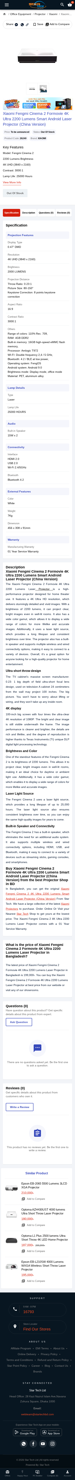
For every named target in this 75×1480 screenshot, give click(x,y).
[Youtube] (43, 1444)
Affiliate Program (21, 1348)
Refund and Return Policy (53, 1359)
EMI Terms (42, 1348)
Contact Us (61, 1365)
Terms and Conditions (19, 1359)
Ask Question (19, 1022)
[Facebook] (33, 1444)
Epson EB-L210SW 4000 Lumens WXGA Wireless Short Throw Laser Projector (43, 1265)
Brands (37, 1371)
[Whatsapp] (24, 1444)
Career (36, 1365)
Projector (44, 589)
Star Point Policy (17, 1365)
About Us (58, 1348)
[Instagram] (52, 1444)
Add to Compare (57, 24)
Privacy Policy (49, 1354)
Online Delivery (27, 1354)
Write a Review (19, 1107)
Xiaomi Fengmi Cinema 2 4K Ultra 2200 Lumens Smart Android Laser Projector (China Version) (37, 893)
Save (38, 24)
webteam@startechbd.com (37, 1414)
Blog (47, 1365)
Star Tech (22, 913)
